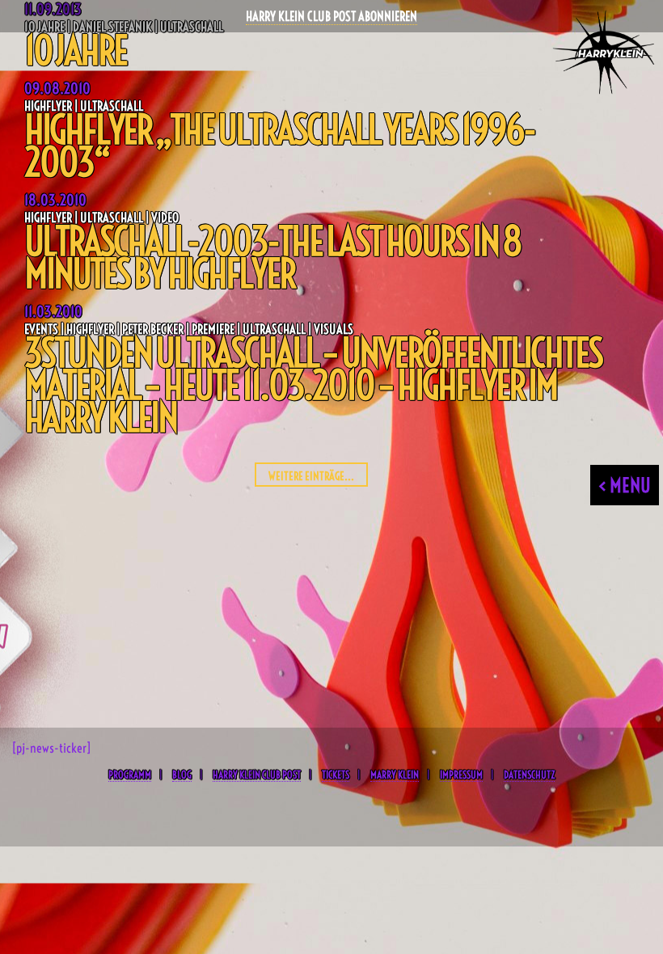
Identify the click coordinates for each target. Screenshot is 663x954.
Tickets (335, 774)
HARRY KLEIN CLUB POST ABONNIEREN (331, 16)
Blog (182, 774)
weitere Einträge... (311, 476)
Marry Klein (394, 774)
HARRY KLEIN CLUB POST (257, 774)
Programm (129, 774)
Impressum (461, 774)
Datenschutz (529, 774)
